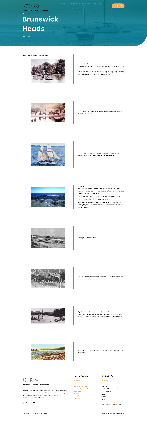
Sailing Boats (77, 398)
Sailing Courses (78, 391)
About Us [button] (64, 9)
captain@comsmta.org (108, 402)
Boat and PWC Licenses (80, 386)
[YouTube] (34, 403)
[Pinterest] (30, 403)
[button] (118, 5)
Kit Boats (56, 9)
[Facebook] (23, 403)
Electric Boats (78, 396)
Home (55, 3)
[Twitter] (27, 403)
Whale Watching (75, 9)
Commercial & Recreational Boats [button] (80, 3)
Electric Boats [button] (98, 3)
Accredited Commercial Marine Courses (85, 389)
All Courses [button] (63, 3)
